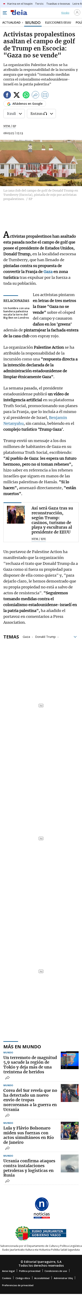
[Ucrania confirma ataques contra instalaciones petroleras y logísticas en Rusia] (70, 1163)
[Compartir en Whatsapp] (26, 95)
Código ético (23, 1278)
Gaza (26, 636)
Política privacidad (29, 1271)
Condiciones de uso (56, 1271)
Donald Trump (45, 636)
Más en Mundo (22, 1046)
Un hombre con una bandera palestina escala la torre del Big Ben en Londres (16, 313)
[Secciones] (4, 13)
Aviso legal (8, 1271)
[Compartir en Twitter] (16, 95)
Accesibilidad (41, 1278)
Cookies (6, 1278)
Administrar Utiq (63, 1278)
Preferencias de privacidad (17, 1285)
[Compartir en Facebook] (7, 95)
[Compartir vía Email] (45, 95)
